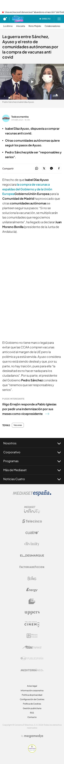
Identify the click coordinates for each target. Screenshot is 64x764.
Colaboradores (52, 26)
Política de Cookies (32, 704)
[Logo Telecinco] (32, 521)
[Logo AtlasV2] (32, 647)
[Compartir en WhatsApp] (37, 168)
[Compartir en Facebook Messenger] (51, 168)
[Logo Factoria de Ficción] (32, 567)
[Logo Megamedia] (33, 736)
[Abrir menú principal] (59, 18)
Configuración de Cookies (32, 699)
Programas (11, 461)
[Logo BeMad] (32, 601)
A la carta (20, 26)
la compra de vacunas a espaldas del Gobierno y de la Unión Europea (27, 189)
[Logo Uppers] (32, 613)
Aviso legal (32, 686)
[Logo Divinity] (32, 544)
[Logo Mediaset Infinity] (32, 510)
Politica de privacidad (32, 695)
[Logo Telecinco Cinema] (32, 624)
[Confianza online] (32, 751)
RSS (32, 713)
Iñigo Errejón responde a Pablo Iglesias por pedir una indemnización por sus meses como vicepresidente (29, 409)
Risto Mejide (35, 26)
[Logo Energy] (32, 590)
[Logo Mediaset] (32, 495)
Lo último (8, 26)
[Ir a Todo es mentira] (18, 19)
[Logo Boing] (32, 578)
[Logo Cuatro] (32, 533)
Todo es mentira (20, 116)
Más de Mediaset (15, 470)
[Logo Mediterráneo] (32, 670)
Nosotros (9, 443)
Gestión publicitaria (32, 708)
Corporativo (11, 452)
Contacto (32, 717)
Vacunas (18, 425)
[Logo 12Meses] (32, 636)
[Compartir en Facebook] (59, 168)
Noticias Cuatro (14, 479)
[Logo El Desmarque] (32, 556)
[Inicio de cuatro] (5, 18)
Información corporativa (32, 690)
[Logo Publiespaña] (32, 658)
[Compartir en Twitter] (44, 168)
